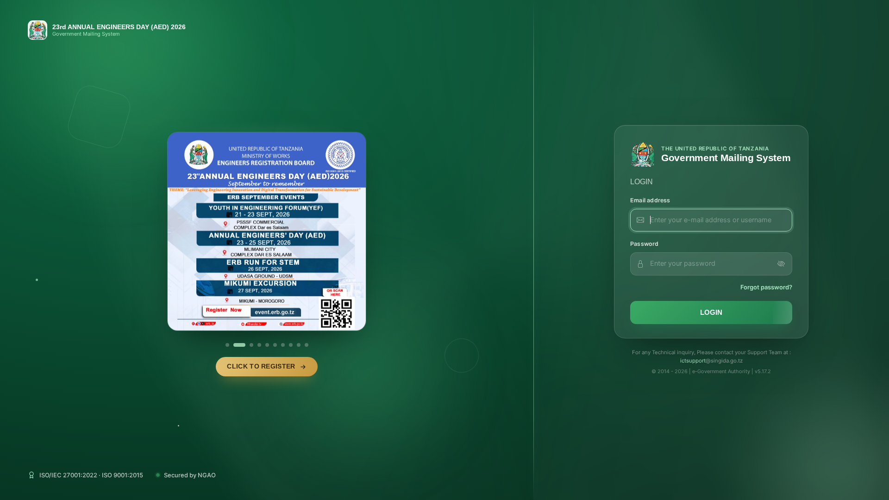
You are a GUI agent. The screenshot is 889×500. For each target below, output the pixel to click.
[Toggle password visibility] (781, 263)
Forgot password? (766, 287)
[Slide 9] (299, 345)
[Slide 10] (306, 345)
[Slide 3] (251, 345)
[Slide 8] (291, 345)
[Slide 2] (239, 345)
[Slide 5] (267, 345)
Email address (650, 200)
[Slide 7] (283, 345)
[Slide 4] (259, 345)
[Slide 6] (275, 345)
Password (644, 243)
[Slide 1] (227, 345)
